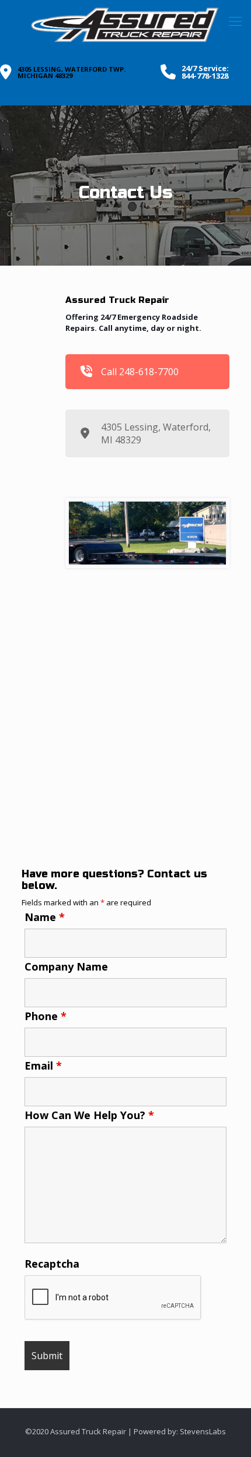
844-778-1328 (205, 76)
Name (45, 917)
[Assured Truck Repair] (125, 25)
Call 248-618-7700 (140, 371)
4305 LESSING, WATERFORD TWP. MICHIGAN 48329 (72, 72)
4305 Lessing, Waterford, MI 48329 (156, 433)
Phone (46, 1016)
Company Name (66, 966)
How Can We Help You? (89, 1115)
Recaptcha (52, 1263)
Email (43, 1065)
